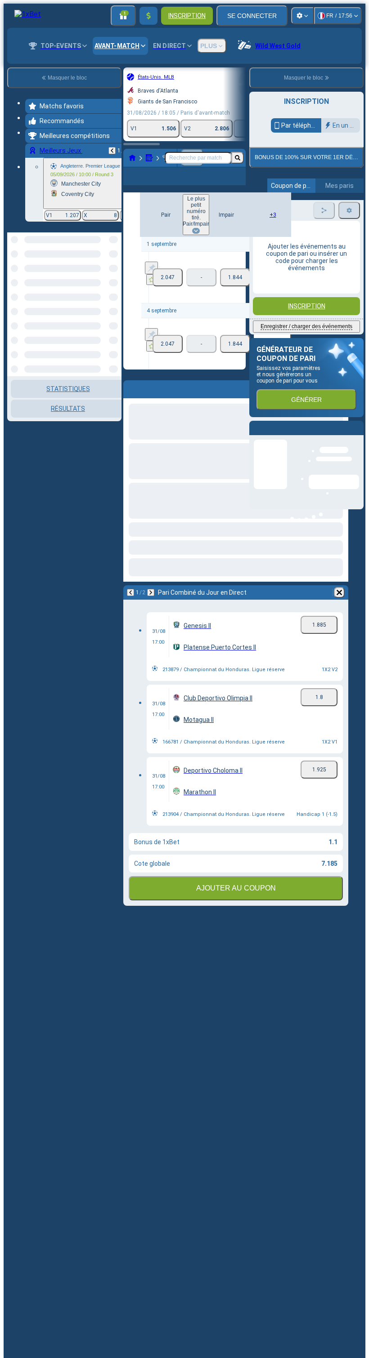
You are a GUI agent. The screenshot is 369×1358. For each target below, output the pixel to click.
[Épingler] (151, 268)
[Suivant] (150, 592)
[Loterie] (149, 158)
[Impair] (235, 277)
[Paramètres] (302, 15)
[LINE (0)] (132, 158)
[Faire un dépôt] (149, 16)
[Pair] (168, 277)
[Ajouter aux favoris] (151, 279)
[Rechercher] (237, 158)
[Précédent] (112, 150)
